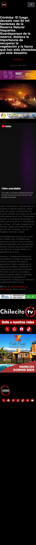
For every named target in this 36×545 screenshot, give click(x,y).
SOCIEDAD (18, 59)
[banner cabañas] (18, 372)
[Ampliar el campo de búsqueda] (31, 4)
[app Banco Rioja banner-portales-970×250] (18, 79)
